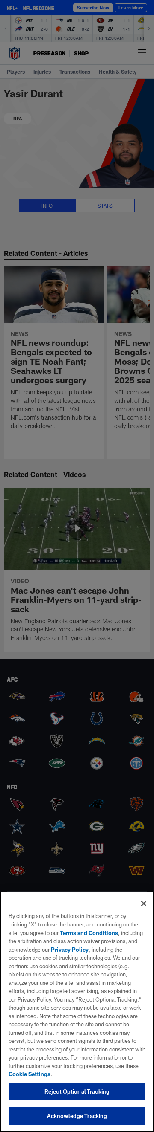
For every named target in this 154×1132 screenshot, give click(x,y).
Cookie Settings (29, 1074)
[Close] (143, 903)
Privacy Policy (70, 949)
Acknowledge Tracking (77, 1115)
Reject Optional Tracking (77, 1091)
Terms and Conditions (89, 932)
